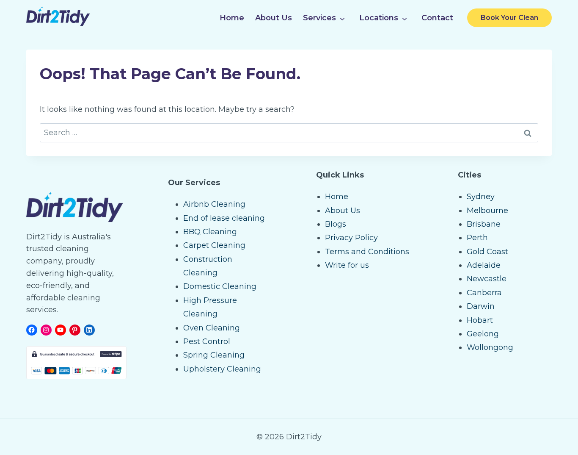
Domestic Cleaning (219, 286)
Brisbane (484, 224)
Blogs (335, 224)
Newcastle (486, 278)
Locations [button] (378, 17)
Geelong (483, 333)
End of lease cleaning (224, 218)
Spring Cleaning (214, 355)
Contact (437, 17)
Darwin (481, 306)
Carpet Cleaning (214, 245)
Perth (477, 237)
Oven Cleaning (211, 328)
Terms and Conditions (367, 251)
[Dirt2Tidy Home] (58, 23)
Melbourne (487, 210)
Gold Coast (487, 251)
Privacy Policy (351, 237)
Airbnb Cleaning (214, 204)
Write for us (347, 265)
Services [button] (319, 17)
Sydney (481, 196)
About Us (273, 17)
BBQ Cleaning (210, 231)
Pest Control (206, 341)
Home (232, 17)
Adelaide (484, 265)
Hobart (480, 320)
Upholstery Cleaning (222, 369)
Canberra (484, 292)
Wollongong (490, 347)
